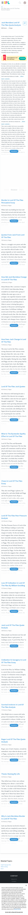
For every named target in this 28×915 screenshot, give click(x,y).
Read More (14, 221)
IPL (2, 7)
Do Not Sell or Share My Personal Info (14, 912)
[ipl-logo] (7, 3)
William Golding (4, 866)
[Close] (26, 885)
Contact (14, 881)
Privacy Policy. (17, 909)
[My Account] (25, 3)
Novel (2, 868)
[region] (14, 899)
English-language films (6, 865)
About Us (14, 879)
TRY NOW (22, 58)
